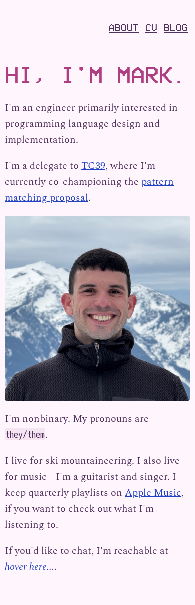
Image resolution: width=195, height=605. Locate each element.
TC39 (94, 166)
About (124, 28)
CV (152, 28)
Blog (176, 28)
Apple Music (153, 493)
